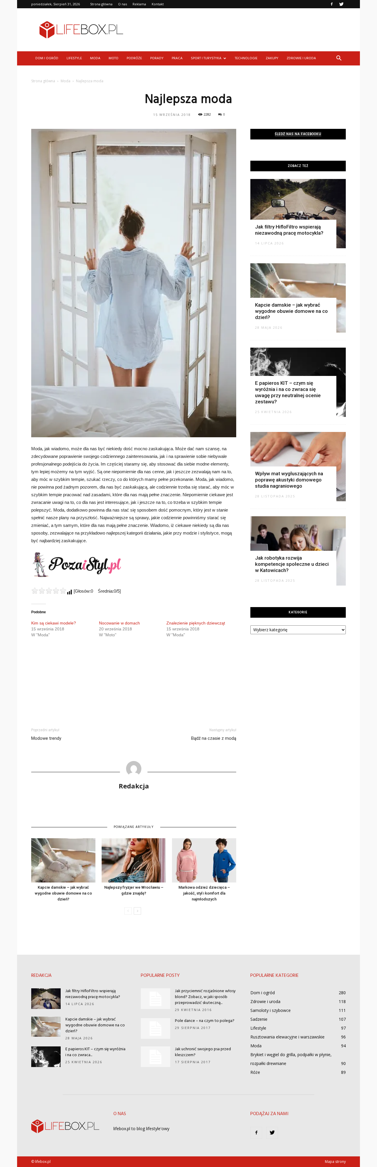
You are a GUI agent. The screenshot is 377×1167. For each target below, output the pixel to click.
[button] (339, 58)
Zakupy (272, 58)
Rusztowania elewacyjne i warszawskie (287, 1037)
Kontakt (158, 4)
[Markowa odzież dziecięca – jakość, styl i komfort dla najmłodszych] (204, 860)
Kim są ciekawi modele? (53, 623)
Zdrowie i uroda (301, 58)
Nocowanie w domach (119, 623)
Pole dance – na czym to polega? (204, 1021)
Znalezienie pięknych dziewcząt (195, 623)
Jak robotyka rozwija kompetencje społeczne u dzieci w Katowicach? (292, 564)
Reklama (139, 4)
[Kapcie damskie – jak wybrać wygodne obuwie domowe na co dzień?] (63, 860)
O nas (122, 4)
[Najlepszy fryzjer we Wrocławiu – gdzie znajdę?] (134, 860)
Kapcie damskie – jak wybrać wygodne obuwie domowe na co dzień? (63, 893)
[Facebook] (331, 4)
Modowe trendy (46, 738)
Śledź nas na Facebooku (298, 134)
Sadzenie (258, 1019)
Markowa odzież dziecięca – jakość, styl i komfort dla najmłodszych (204, 893)
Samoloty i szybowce (270, 1010)
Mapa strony (335, 1161)
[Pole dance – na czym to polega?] (155, 1028)
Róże (255, 1072)
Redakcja (134, 785)
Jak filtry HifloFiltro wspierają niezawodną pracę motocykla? (289, 230)
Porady (156, 58)
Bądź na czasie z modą (213, 738)
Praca (177, 58)
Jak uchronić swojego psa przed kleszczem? (203, 1052)
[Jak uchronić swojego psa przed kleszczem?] (155, 1056)
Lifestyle (74, 58)
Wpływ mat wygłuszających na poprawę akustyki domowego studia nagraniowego (289, 480)
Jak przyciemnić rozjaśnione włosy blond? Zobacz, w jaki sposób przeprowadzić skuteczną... (205, 997)
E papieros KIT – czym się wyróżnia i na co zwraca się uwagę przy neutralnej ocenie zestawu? (288, 392)
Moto (113, 58)
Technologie (246, 58)
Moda (95, 58)
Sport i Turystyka (206, 58)
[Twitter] (341, 4)
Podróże (134, 58)
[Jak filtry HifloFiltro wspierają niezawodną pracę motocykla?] (298, 213)
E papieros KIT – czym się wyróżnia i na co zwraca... (95, 1052)
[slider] (49, 590)
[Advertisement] (238, 30)
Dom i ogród (46, 58)
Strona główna (101, 4)
